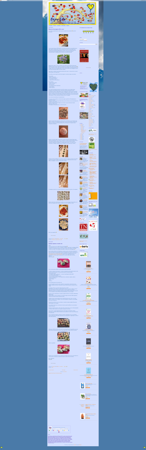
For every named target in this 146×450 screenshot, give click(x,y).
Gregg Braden (88, 344)
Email (93, 32)
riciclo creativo (91, 119)
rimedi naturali (91, 120)
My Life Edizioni (88, 346)
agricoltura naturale (91, 95)
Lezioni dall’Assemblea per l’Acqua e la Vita (93, 155)
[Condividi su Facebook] (66, 238)
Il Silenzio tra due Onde (88, 268)
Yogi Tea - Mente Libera (88, 383)
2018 (81, 134)
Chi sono (55, 25)
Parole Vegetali (92, 179)
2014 (81, 138)
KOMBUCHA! (91, 188)
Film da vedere (63, 25)
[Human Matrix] (88, 338)
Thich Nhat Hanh (88, 315)
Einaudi (88, 361)
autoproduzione (58, 239)
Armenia (88, 331)
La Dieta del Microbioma (88, 283)
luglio (82, 129)
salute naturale (91, 122)
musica (90, 115)
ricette (61, 239)
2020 (81, 124)
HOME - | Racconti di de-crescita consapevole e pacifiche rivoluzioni (93, 172)
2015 (81, 137)
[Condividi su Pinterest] (67, 238)
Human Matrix (88, 345)
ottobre (82, 127)
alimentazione (53, 239)
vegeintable (91, 182)
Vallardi (89, 286)
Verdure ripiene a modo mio (55, 243)
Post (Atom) (65, 371)
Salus (86, 396)
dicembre (82, 126)
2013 (81, 139)
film (89, 109)
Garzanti (88, 316)
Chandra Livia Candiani (88, 359)
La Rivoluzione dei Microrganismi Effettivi (88, 300)
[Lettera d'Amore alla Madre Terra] (88, 318)
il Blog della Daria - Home (93, 166)
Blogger (80, 444)
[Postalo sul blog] (65, 238)
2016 (81, 136)
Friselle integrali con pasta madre (85, 200)
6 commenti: (61, 238)
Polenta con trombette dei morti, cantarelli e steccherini (93, 161)
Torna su (144, 448)
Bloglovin (91, 32)
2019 (81, 125)
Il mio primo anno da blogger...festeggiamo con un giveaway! (85, 164)
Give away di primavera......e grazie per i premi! (85, 171)
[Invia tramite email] (64, 238)
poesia (90, 117)
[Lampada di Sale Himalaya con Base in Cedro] (82, 413)
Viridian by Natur (87, 406)
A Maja (84, 157)
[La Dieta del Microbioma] (88, 288)
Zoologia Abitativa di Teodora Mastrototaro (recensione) (92, 169)
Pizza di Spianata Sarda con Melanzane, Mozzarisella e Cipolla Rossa (93, 183)
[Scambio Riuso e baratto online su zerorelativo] (84, 241)
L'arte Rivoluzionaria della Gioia (88, 374)
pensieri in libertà (91, 116)
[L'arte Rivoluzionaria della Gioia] (88, 377)
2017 (81, 135)
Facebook (84, 32)
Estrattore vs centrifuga (84, 194)
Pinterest (88, 32)
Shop (1, 448)
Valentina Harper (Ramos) (88, 329)
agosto (82, 128)
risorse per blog (91, 121)
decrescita (90, 106)
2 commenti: (61, 366)
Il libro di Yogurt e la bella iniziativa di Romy (85, 212)
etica (89, 108)
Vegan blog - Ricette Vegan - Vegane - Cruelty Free (93, 164)
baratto (90, 102)
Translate (86, 40)
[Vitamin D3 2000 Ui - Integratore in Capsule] (82, 404)
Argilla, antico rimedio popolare (85, 177)
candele (90, 103)
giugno (82, 133)
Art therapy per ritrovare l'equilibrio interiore (85, 182)
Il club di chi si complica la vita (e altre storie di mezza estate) (93, 158)
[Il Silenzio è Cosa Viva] (88, 353)
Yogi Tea (86, 385)
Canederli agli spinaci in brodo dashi (92, 180)
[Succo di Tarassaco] (82, 393)
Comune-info (91, 154)
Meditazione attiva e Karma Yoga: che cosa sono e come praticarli (93, 174)
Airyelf (75, 444)
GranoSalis (91, 160)
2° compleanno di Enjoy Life (85, 188)
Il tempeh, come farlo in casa (85, 205)
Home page (50, 25)
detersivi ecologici (91, 107)
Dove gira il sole (92, 185)
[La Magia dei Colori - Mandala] (88, 333)
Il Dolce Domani (92, 168)
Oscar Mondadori (88, 269)
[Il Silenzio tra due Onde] (88, 261)
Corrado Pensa (88, 267)
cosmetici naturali (91, 104)
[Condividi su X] (65, 366)
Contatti (68, 25)
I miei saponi (58, 25)
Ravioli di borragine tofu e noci (56, 29)
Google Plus (86, 32)
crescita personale (91, 105)
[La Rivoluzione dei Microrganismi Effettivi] (88, 293)
